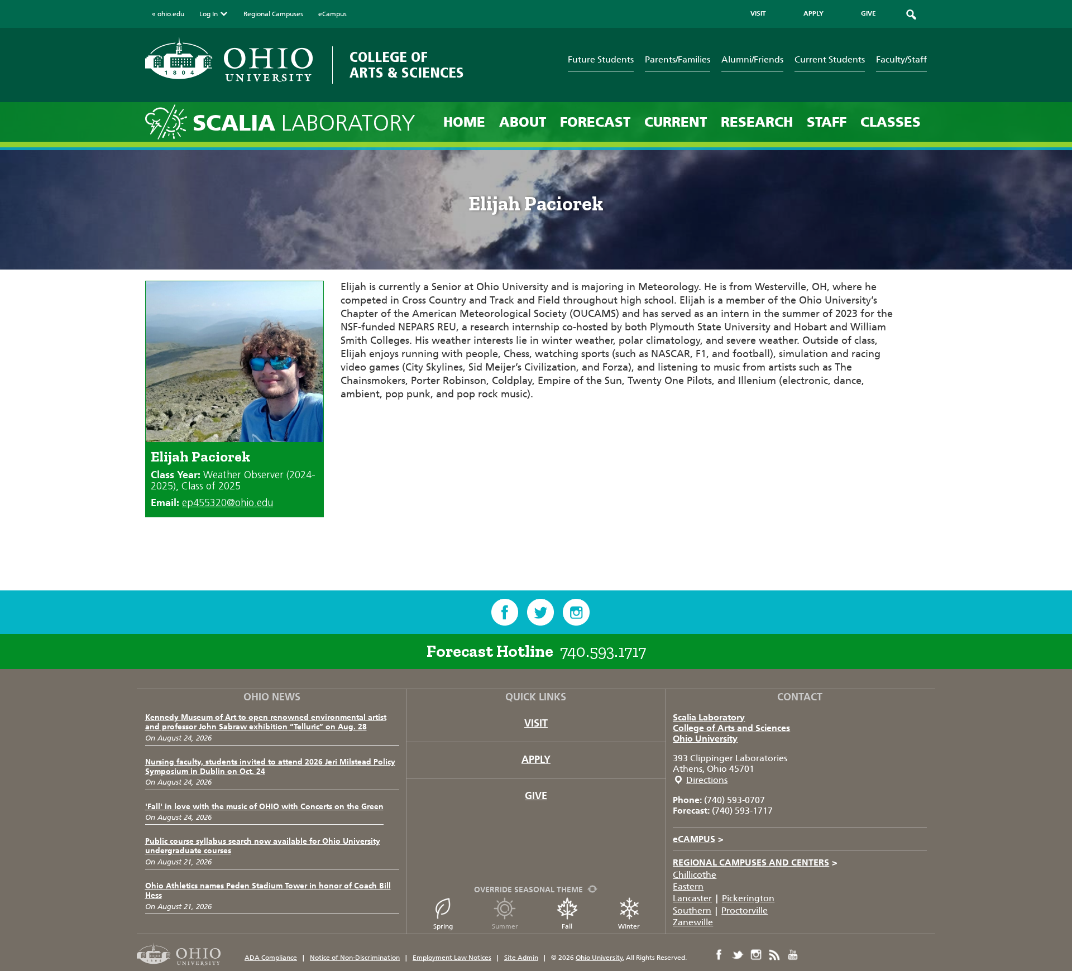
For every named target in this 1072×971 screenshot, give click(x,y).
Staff (826, 122)
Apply (536, 759)
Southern (692, 910)
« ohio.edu (168, 14)
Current (675, 122)
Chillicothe (694, 874)
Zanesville (693, 922)
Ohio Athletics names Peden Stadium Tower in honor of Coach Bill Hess (268, 890)
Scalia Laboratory (709, 717)
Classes (890, 122)
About (522, 122)
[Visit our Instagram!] (576, 612)
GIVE (868, 13)
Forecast (595, 122)
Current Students (830, 59)
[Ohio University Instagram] (756, 954)
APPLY (813, 13)
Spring (443, 926)
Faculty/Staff (901, 59)
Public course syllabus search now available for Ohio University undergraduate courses (262, 846)
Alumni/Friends (752, 59)
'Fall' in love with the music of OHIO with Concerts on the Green (264, 806)
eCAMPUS (698, 839)
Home (464, 122)
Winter (629, 926)
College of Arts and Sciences (731, 728)
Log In (208, 14)
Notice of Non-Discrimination (355, 958)
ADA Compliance (271, 958)
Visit (536, 723)
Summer (505, 926)
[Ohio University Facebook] (719, 954)
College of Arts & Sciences (407, 65)
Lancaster (692, 898)
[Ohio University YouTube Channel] (792, 954)
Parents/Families (677, 59)
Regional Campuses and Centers (755, 862)
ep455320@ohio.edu (227, 503)
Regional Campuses (273, 14)
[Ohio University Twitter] (737, 954)
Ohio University (705, 738)
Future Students (601, 59)
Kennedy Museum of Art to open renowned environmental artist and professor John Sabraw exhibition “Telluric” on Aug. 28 (265, 722)
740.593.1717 (603, 651)
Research (757, 122)
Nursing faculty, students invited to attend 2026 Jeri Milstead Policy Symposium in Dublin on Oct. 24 (270, 766)
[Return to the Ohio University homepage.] (229, 59)
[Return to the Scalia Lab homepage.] (169, 121)
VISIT (758, 13)
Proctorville (744, 910)
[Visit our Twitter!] (540, 612)
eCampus (332, 14)
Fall (567, 926)
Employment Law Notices (452, 958)
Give (536, 796)
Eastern (688, 886)
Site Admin (521, 958)
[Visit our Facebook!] (504, 612)
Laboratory (304, 123)
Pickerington (748, 898)
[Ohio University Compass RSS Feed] (774, 954)
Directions (707, 780)
